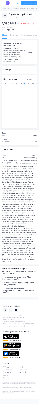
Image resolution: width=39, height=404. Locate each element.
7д (5, 83)
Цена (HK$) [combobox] (29, 79)
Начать (30, 52)
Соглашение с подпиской (23, 371)
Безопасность (8, 378)
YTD (21, 83)
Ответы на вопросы (8, 371)
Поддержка (9, 367)
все (33, 83)
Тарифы (21, 367)
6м (17, 83)
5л (28, 83)
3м (13, 83)
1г (24, 83)
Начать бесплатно (29, 3)
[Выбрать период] (36, 83)
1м (9, 83)
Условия (6, 375)
